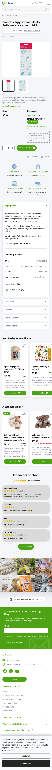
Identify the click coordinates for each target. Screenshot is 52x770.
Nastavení (26, 756)
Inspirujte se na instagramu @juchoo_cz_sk (28, 599)
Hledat (46, 9)
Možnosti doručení (37, 127)
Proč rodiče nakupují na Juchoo (14, 696)
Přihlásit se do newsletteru (14, 643)
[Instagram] (10, 671)
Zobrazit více (26, 546)
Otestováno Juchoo (9, 703)
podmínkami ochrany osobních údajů (36, 636)
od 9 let (37, 266)
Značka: (8, 37)
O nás (4, 692)
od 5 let (24, 266)
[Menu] (49, 3)
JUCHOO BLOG (8, 707)
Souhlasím (26, 764)
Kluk (45, 272)
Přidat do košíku (25, 148)
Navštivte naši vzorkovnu (11, 699)
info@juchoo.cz (13, 660)
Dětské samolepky (17, 290)
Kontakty (15, 679)
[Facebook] (4, 671)
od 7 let (30, 266)
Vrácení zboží (7, 711)
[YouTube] (17, 671)
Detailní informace (9, 106)
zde (12, 750)
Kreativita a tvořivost (39, 277)
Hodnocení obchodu (26, 475)
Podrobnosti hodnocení (32, 31)
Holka (40, 272)
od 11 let (43, 266)
